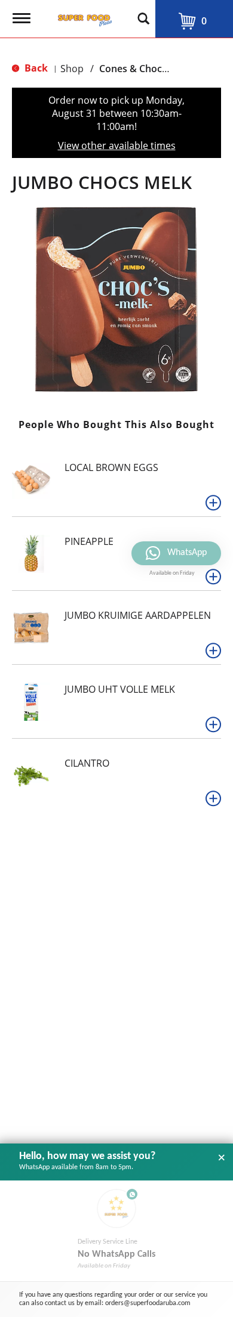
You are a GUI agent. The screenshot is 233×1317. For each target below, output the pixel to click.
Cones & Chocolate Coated (159, 68)
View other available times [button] (117, 145)
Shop (72, 68)
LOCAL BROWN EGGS (111, 467)
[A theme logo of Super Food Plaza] (82, 16)
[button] (213, 502)
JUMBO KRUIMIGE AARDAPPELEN (138, 615)
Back (35, 68)
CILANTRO (87, 763)
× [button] (221, 1158)
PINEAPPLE (89, 541)
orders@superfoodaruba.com (148, 1303)
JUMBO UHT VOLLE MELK (120, 689)
